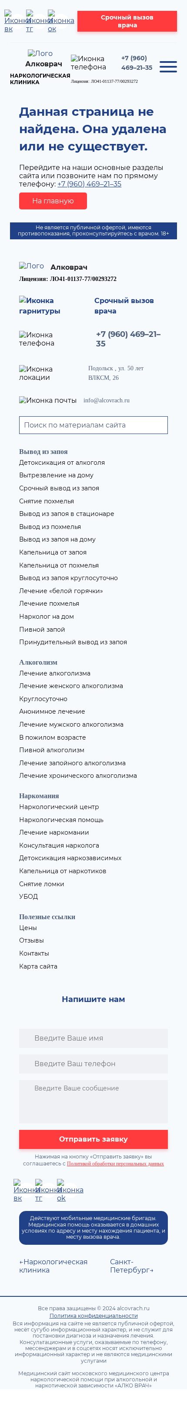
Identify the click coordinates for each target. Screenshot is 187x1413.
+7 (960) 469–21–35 (89, 184)
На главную (53, 201)
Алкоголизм (38, 662)
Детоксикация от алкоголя (62, 463)
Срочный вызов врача (127, 21)
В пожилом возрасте (52, 737)
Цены (28, 928)
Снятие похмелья (46, 501)
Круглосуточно (43, 699)
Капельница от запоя (53, 552)
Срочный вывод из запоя (59, 488)
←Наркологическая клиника (53, 1266)
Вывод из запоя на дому (57, 539)
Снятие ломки (41, 884)
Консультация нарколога (59, 845)
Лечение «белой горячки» (61, 591)
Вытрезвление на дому (56, 475)
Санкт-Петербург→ (132, 1266)
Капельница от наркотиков (63, 871)
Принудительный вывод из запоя (73, 642)
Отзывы (31, 940)
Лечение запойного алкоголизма (72, 763)
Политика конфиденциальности (94, 1316)
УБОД (28, 897)
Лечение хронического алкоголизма (78, 776)
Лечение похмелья (49, 603)
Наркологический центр (59, 807)
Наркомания (39, 796)
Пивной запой (42, 629)
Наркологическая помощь (61, 820)
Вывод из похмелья (50, 527)
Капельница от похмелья (59, 565)
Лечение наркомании (54, 832)
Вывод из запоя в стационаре (66, 514)
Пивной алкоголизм (51, 750)
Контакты (34, 953)
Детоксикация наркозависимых (70, 858)
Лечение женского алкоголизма (71, 686)
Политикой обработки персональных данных (115, 1164)
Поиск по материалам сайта (75, 425)
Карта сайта (38, 966)
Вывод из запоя (43, 451)
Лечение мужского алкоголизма (71, 724)
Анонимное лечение (52, 711)
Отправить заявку (93, 1139)
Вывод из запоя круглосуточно (68, 578)
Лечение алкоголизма (54, 673)
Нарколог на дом (46, 616)
